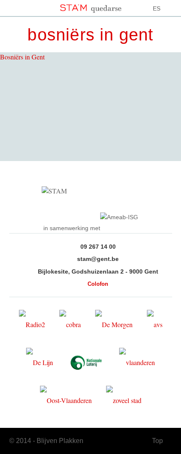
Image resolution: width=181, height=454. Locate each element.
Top (157, 440)
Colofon (98, 284)
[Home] (90, 6)
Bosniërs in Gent (22, 56)
